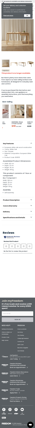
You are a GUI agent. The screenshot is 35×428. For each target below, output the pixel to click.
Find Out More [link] (15, 401)
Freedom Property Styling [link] (18, 397)
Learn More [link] (14, 376)
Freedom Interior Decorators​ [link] (19, 372)
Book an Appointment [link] (17, 367)
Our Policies (21, 351)
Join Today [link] (14, 359)
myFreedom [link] (14, 355)
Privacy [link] (26, 425)
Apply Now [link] (14, 393)
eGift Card (20, 344)
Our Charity (21, 335)
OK (27, 16)
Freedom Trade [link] (15, 389)
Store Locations (22, 329)
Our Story (20, 332)
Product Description (11, 200)
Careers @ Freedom (23, 338)
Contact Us (21, 341)
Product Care (5, 337)
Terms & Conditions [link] (18, 425)
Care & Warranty (10, 206)
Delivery (6, 212)
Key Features (8, 143)
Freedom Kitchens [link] (15, 363)
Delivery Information (7, 329)
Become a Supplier (23, 347)
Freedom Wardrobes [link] (16, 380)
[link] (17, 224)
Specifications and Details (14, 217)
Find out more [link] (8, 16)
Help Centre (5, 340)
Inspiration (6, 70)
